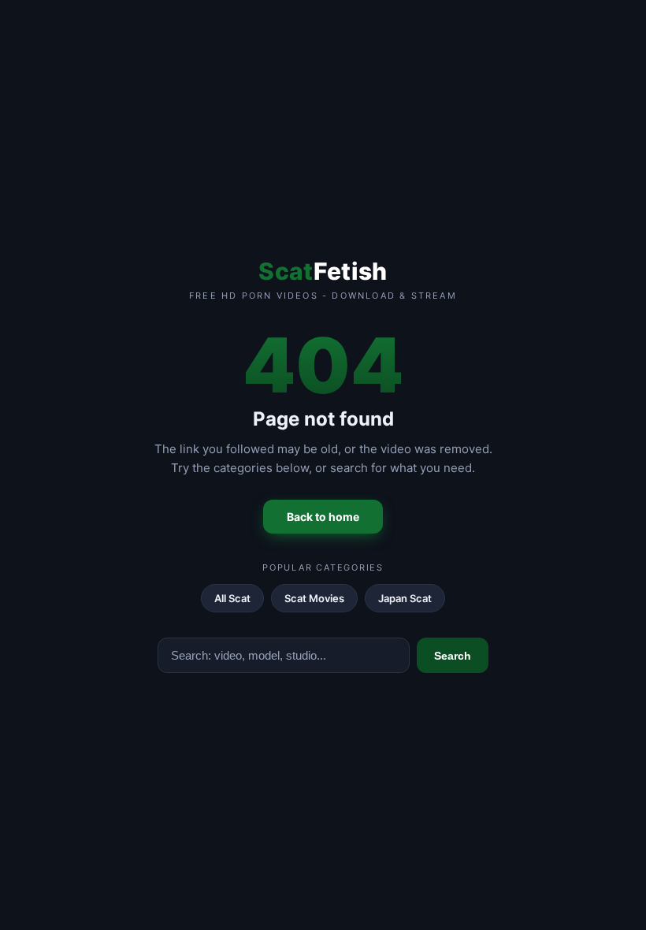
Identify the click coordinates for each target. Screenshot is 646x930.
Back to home (323, 516)
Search (452, 655)
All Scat (232, 598)
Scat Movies (314, 598)
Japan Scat (405, 598)
